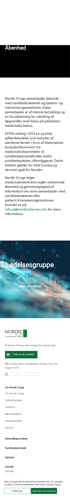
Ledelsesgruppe (13, 400)
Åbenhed (10, 407)
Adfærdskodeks (13, 421)
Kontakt (9, 467)
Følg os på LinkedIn (23, 354)
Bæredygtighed (13, 414)
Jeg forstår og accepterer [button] (44, 491)
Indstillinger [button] (17, 491)
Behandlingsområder (16, 439)
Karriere (9, 428)
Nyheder (9, 457)
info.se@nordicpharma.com (26, 209)
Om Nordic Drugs (14, 387)
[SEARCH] (51, 9)
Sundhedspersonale (15, 448)
